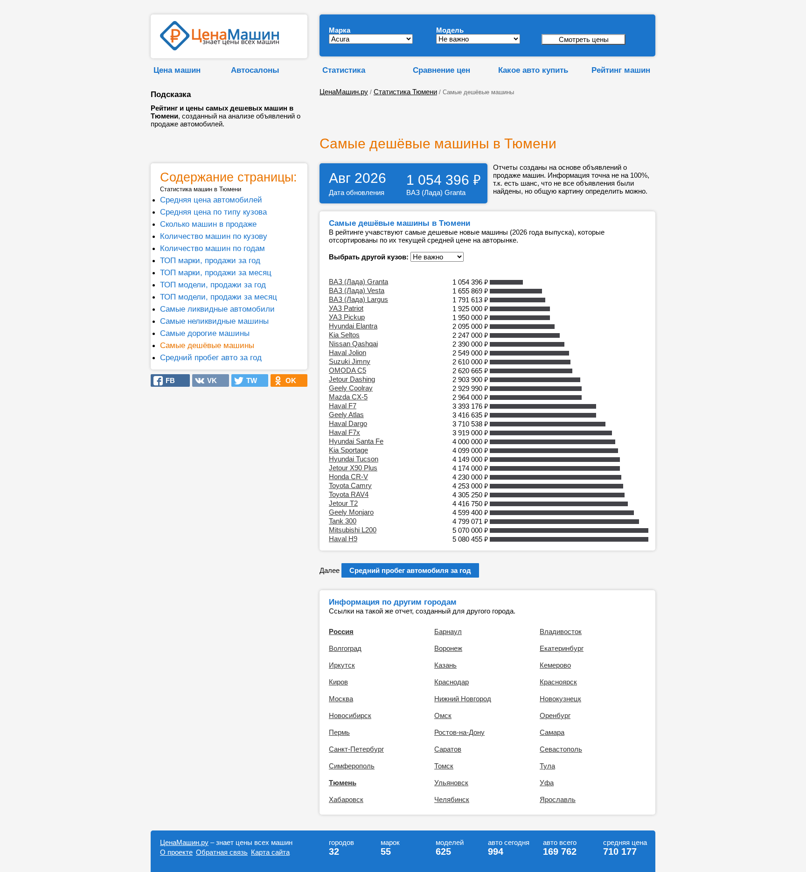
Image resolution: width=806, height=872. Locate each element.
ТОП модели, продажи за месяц (218, 296)
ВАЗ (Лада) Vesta (356, 290)
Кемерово (555, 665)
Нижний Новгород (462, 699)
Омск (443, 715)
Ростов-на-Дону (459, 732)
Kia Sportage (348, 450)
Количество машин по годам (212, 248)
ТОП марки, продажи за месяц (215, 272)
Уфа (547, 783)
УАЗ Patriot (346, 308)
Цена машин (177, 70)
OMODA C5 (347, 370)
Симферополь (352, 766)
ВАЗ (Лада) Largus (358, 299)
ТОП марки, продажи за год (210, 260)
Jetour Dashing (352, 379)
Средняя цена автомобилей (211, 199)
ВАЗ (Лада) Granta (358, 282)
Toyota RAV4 (348, 494)
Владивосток (561, 631)
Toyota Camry (350, 485)
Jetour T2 (343, 503)
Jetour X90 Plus (353, 468)
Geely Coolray (351, 388)
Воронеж (448, 648)
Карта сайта (270, 852)
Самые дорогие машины (205, 333)
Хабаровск (346, 799)
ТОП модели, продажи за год (213, 284)
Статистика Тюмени (405, 92)
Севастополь (561, 749)
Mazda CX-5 (348, 397)
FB (167, 380)
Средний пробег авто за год (211, 357)
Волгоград (345, 648)
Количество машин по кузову (213, 236)
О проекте (176, 852)
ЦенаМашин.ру (344, 92)
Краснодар (451, 682)
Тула (547, 766)
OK (288, 380)
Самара (552, 732)
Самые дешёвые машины (207, 345)
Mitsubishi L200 (352, 530)
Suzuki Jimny (349, 361)
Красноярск (558, 682)
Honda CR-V (348, 477)
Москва (341, 699)
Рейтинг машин (620, 70)
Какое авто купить (533, 70)
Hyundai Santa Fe (356, 441)
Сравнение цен (441, 70)
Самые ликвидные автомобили (217, 309)
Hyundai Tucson (353, 459)
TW (249, 380)
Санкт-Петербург (356, 749)
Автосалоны (255, 70)
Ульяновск (451, 783)
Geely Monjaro (351, 512)
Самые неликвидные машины (214, 321)
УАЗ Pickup (347, 317)
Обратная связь (222, 852)
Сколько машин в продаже (208, 224)
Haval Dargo (348, 423)
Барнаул (448, 631)
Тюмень (342, 783)
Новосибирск (350, 715)
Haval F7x (344, 432)
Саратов (447, 749)
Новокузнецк (560, 699)
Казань (445, 665)
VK (209, 380)
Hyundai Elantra (353, 326)
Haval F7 (342, 406)
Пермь (339, 732)
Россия (341, 631)
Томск (443, 766)
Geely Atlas (346, 415)
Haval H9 (343, 539)
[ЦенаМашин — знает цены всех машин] (219, 48)
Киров (338, 682)
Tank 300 (342, 521)
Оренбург (555, 715)
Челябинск (451, 799)
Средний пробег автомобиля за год (410, 570)
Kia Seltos (344, 335)
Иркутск (342, 665)
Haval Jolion (347, 352)
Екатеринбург (562, 648)
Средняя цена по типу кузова (213, 211)
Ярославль (558, 799)
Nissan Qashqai (353, 344)
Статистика (343, 70)
